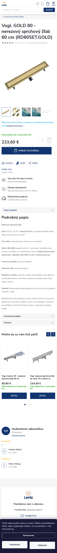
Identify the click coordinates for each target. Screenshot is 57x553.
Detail (14, 395)
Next (53, 334)
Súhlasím (42, 545)
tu (13, 529)
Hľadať (49, 10)
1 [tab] (25, 404)
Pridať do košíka (29, 150)
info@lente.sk (30, 515)
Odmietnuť (15, 544)
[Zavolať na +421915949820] (37, 3)
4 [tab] (32, 404)
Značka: (7, 169)
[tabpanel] (14, 370)
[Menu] (53, 3)
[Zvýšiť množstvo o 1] (49, 139)
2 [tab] (27, 404)
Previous (48, 334)
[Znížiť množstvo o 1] (49, 142)
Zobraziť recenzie (18, 435)
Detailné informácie (14, 125)
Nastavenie (28, 535)
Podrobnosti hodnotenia (37, 43)
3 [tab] (29, 404)
